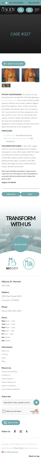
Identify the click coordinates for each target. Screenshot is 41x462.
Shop (4, 358)
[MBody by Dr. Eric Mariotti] (8, 10)
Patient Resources (9, 382)
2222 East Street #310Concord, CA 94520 (12, 298)
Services (5, 354)
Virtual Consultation (10, 371)
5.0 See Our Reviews (12, 3)
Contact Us (6, 375)
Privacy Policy (18, 448)
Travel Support (7, 378)
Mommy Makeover (9, 100)
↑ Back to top (33, 456)
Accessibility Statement (11, 389)
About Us (5, 351)
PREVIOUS (11, 194)
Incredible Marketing (10, 452)
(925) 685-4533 (33, 3)
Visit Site (6, 285)
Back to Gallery (15, 64)
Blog (3, 361)
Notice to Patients (9, 385)
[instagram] (20, 432)
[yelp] (26, 432)
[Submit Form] (36, 402)
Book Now (20, 244)
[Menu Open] (37, 10)
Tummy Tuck (10, 135)
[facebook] (15, 432)
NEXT (30, 194)
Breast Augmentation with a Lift (18, 138)
